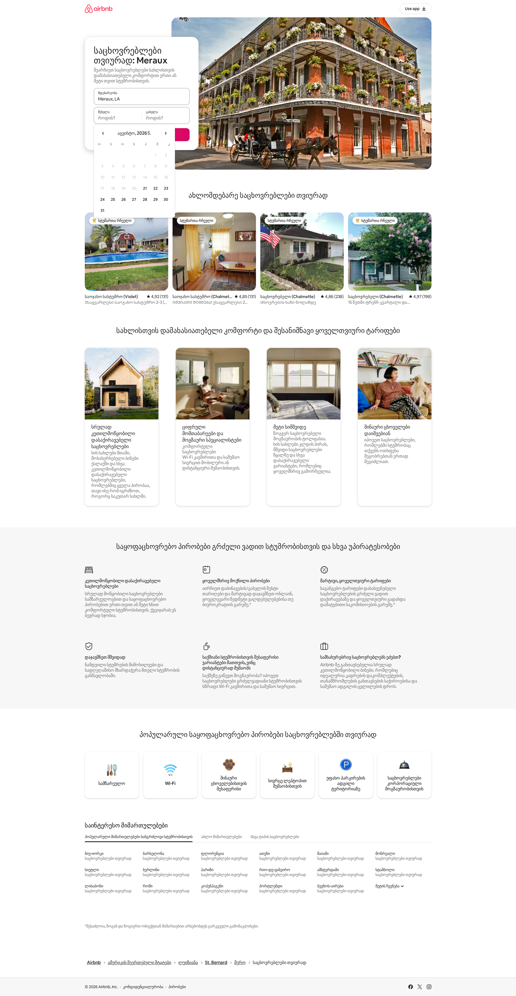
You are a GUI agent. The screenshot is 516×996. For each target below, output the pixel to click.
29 (155, 199)
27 (134, 199)
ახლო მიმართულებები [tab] (221, 836)
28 (145, 199)
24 (102, 199)
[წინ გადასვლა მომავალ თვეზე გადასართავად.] (165, 133)
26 (123, 199)
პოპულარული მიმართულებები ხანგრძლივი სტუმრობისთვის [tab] (139, 836)
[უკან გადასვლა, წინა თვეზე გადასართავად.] (103, 133)
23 (166, 188)
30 (166, 199)
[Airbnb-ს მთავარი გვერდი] (98, 8)
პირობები (177, 986)
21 (145, 188)
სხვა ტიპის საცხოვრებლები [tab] (275, 836)
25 (113, 199)
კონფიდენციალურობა (143, 986)
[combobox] (141, 99)
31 (102, 210)
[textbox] (117, 118)
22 (155, 188)
